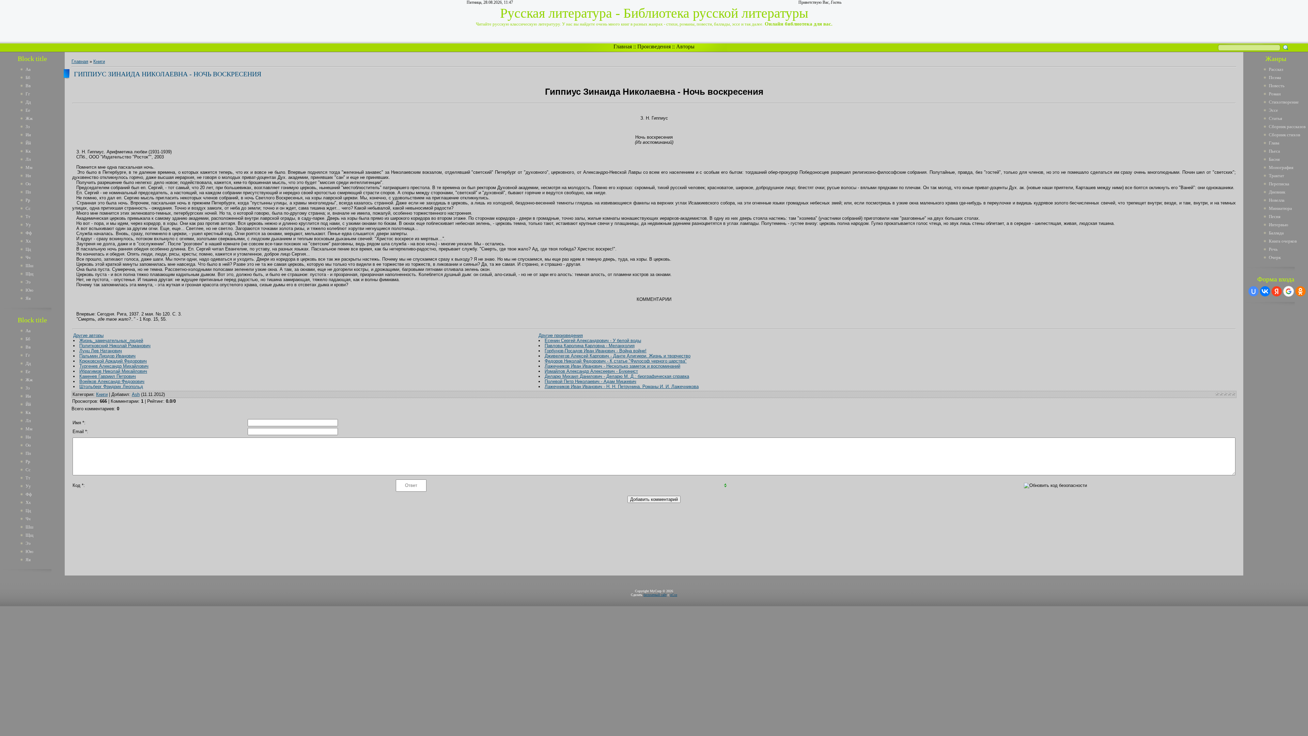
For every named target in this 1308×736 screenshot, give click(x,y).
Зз (28, 126)
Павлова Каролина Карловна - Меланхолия (590, 345)
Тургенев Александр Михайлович (114, 366)
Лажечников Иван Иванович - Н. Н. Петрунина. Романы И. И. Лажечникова (622, 386)
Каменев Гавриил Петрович (107, 376)
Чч (28, 257)
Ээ (28, 282)
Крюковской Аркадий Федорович (113, 361)
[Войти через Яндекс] (1277, 291)
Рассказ (1276, 69)
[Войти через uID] (1253, 291)
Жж (29, 118)
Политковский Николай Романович (115, 345)
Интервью (1278, 224)
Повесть (1276, 85)
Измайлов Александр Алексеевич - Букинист (591, 371)
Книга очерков (1283, 241)
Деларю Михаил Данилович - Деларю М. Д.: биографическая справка (617, 376)
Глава (1274, 142)
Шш (29, 265)
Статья (1275, 118)
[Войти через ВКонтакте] (1265, 291)
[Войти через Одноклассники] (1300, 291)
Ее (28, 110)
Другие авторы (88, 335)
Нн (28, 175)
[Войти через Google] (1288, 291)
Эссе (1273, 110)
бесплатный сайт (655, 595)
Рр (28, 200)
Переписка (1279, 183)
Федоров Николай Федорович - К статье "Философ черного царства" (616, 361)
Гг (28, 93)
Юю (29, 290)
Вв (28, 85)
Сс (28, 208)
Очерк (1275, 257)
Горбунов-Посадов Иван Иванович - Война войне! (596, 350)
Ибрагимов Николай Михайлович (113, 371)
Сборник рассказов (1287, 126)
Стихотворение (1284, 102)
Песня (1274, 216)
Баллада (1276, 232)
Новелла (1276, 200)
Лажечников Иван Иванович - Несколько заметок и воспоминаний (612, 366)
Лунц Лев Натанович (100, 350)
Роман (1275, 93)
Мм (29, 167)
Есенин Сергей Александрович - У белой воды (593, 340)
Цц (28, 249)
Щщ (29, 273)
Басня (1274, 159)
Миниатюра (1280, 208)
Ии (28, 134)
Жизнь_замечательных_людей (111, 340)
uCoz (673, 595)
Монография (1281, 167)
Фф (29, 232)
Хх (28, 241)
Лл (28, 159)
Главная (622, 46)
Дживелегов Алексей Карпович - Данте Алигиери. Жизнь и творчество (617, 355)
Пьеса (1274, 151)
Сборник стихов (1284, 134)
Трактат (1276, 175)
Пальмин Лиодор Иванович (107, 355)
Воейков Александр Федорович (111, 381)
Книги (99, 61)
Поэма (1275, 77)
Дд (28, 102)
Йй (28, 142)
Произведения (654, 46)
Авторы (685, 46)
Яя (28, 298)
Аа (28, 69)
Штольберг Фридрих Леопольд (111, 386)
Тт (28, 216)
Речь (1273, 249)
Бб (28, 77)
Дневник (1277, 192)
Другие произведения (561, 335)
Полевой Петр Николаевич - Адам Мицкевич (590, 381)
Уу (28, 224)
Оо (28, 183)
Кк (28, 151)
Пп (28, 192)
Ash (136, 394)
